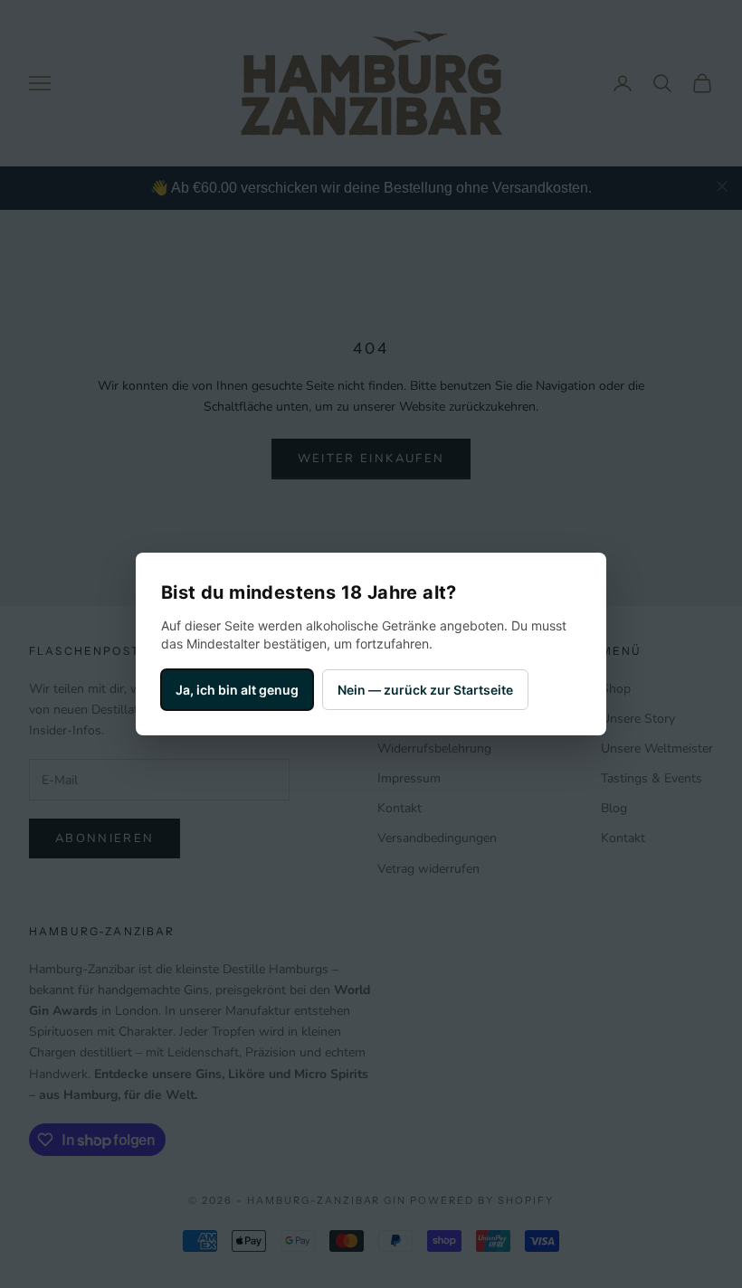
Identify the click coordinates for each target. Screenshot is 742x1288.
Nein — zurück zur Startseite (425, 689)
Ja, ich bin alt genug (237, 689)
